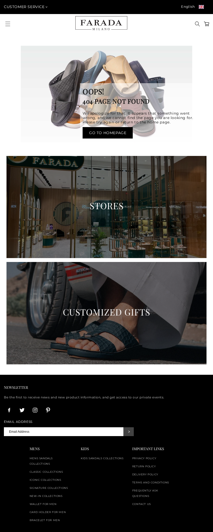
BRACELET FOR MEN (45, 520)
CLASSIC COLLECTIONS (46, 472)
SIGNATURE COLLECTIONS (49, 488)
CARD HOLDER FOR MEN (48, 512)
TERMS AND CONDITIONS (150, 482)
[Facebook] (9, 410)
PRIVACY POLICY (144, 458)
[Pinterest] (48, 410)
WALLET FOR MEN (43, 504)
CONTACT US (141, 504)
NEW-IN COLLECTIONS (46, 496)
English (188, 6)
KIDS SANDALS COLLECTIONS (102, 458)
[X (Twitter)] (22, 410)
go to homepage (107, 132)
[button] (197, 24)
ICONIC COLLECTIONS (45, 480)
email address (18, 421)
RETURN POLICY (144, 466)
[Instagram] (35, 410)
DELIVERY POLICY (145, 474)
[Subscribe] (128, 431)
